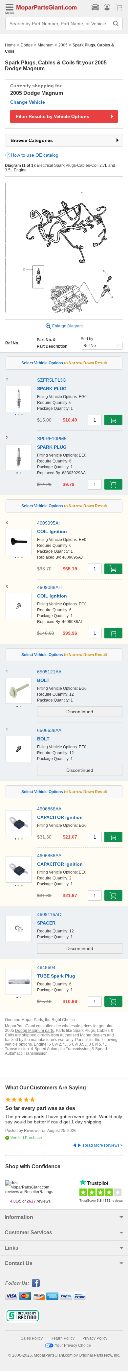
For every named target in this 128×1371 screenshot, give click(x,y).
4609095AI (48, 523)
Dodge (27, 45)
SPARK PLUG (52, 388)
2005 (63, 45)
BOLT (43, 680)
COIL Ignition (52, 531)
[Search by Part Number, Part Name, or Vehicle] (116, 23)
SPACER (46, 923)
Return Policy (63, 1338)
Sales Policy (32, 1338)
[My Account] (107, 7)
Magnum (45, 45)
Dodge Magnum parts (34, 1030)
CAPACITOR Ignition (60, 817)
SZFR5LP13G (51, 380)
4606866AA (49, 808)
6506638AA (49, 730)
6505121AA (49, 671)
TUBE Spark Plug (56, 976)
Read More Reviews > (103, 1145)
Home (10, 45)
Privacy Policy (94, 1338)
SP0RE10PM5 (52, 438)
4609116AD (49, 914)
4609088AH (49, 587)
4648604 (46, 967)
